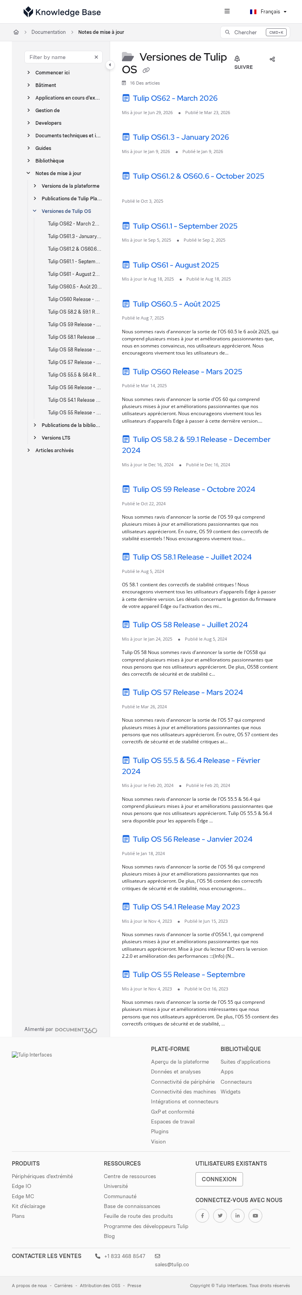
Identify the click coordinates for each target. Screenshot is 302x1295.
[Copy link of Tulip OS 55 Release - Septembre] (259, 976)
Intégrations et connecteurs (185, 1101)
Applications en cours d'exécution (68, 98)
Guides (43, 148)
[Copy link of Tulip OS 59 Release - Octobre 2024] (269, 490)
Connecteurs (236, 1082)
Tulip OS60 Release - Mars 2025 (75, 299)
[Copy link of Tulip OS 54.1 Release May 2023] (253, 908)
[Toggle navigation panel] (110, 65)
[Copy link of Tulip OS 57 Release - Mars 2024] (256, 693)
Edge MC (23, 1196)
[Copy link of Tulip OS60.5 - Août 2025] (234, 305)
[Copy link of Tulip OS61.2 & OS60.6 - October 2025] (134, 188)
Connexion (219, 1179)
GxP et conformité (172, 1111)
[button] (255, 32)
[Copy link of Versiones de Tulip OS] (146, 70)
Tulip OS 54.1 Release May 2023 (75, 400)
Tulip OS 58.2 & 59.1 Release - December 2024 (75, 312)
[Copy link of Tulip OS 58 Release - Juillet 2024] (261, 626)
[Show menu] (227, 12)
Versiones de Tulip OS (66, 211)
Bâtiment (45, 85)
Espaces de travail (173, 1121)
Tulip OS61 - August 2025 (75, 274)
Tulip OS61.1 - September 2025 (75, 261)
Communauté (120, 1196)
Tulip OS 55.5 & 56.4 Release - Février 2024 (75, 375)
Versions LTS (56, 438)
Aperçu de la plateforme (180, 1062)
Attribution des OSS (100, 1285)
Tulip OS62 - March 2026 (75, 224)
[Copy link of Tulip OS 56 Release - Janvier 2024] (266, 840)
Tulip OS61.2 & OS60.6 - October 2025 (75, 249)
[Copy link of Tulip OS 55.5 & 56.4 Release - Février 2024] (154, 772)
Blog (109, 1236)
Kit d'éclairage (28, 1206)
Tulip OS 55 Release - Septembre (75, 413)
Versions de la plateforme (70, 186)
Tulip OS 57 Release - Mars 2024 (75, 362)
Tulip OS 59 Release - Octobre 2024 (75, 324)
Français (270, 12)
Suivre (243, 67)
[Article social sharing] (272, 59)
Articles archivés (54, 450)
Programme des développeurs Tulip (146, 1226)
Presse (134, 1285)
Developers (48, 123)
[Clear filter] (96, 57)
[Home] (62, 11)
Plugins (160, 1131)
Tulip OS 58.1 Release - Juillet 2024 (75, 337)
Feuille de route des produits (138, 1216)
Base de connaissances (132, 1206)
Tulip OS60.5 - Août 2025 (75, 287)
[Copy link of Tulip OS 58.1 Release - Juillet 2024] (265, 558)
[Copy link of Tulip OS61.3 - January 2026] (242, 138)
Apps (227, 1071)
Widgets (231, 1091)
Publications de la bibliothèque (72, 425)
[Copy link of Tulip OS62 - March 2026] (231, 99)
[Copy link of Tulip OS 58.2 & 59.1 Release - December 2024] (154, 451)
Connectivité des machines (183, 1091)
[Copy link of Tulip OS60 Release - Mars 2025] (256, 372)
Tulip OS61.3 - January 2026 (75, 236)
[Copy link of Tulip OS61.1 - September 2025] (251, 227)
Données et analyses (176, 1071)
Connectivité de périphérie (183, 1082)
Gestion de (47, 110)
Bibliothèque (49, 161)
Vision (158, 1141)
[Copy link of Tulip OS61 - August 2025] (232, 266)
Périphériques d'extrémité (42, 1176)
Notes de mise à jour (101, 32)
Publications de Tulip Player (72, 198)
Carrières (63, 1285)
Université (116, 1186)
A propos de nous (29, 1285)
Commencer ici (52, 73)
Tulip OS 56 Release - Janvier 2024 (75, 387)
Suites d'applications (246, 1062)
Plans (18, 1216)
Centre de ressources (130, 1176)
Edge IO (21, 1186)
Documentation (48, 32)
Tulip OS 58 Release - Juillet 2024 (75, 350)
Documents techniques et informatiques (68, 136)
